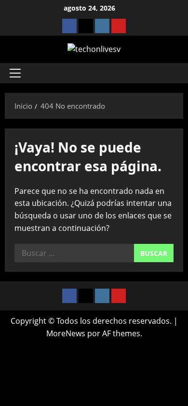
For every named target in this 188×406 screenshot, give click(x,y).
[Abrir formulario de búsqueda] (171, 73)
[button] (15, 73)
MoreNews (65, 333)
